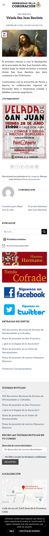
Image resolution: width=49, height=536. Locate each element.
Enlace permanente (31, 179)
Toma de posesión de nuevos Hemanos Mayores (23, 359)
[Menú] (3, 4)
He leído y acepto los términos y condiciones (25, 457)
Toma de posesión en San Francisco (21, 338)
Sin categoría (24, 14)
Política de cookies (30, 531)
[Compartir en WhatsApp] (12, 167)
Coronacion (37, 25)
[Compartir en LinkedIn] (37, 167)
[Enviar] (44, 231)
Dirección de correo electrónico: (17, 445)
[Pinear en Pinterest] (32, 167)
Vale (11, 531)
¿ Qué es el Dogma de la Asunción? (20, 343)
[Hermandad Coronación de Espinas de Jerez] (26, 5)
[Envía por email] (27, 167)
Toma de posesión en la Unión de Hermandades (19, 351)
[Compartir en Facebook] (17, 167)
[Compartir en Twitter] (22, 167)
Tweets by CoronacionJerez (16, 368)
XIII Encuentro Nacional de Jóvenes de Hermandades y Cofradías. (23, 331)
